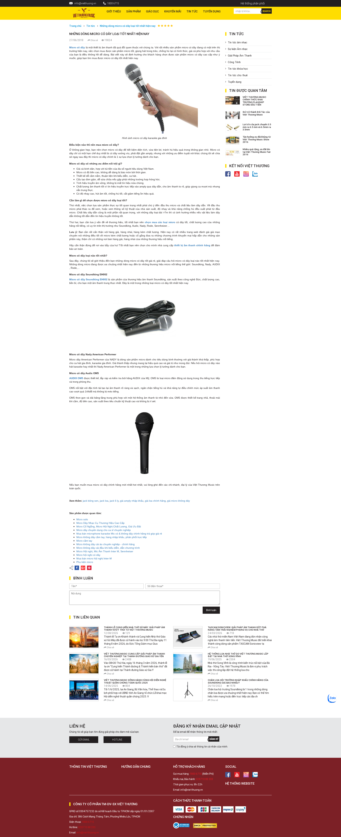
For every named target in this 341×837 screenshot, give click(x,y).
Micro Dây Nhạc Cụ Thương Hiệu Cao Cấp (100, 523)
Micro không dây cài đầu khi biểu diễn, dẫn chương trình (108, 547)
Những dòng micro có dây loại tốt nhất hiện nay (127, 26)
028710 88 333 (204, 779)
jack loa (104, 500)
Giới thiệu (114, 11)
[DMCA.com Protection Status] (207, 825)
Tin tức (192, 11)
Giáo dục (152, 11)
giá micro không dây (178, 500)
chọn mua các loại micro (160, 222)
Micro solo (82, 519)
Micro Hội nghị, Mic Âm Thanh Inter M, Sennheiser (104, 551)
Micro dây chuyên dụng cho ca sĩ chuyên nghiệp (103, 530)
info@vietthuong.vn (85, 3)
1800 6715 (113, 3)
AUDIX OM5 (76, 378)
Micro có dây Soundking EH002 (88, 279)
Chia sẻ (94, 40)
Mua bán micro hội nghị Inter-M (94, 558)
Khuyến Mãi (172, 11)
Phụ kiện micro (84, 562)
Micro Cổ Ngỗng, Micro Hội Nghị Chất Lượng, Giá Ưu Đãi (108, 526)
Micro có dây (77, 47)
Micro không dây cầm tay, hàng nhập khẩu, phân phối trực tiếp (111, 537)
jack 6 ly (114, 500)
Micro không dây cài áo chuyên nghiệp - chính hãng (105, 544)
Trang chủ (75, 26)
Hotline (117, 739)
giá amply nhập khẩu (132, 500)
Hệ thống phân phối (253, 3)
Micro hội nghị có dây (88, 555)
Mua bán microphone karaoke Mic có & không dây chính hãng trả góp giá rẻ (119, 533)
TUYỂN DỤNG (212, 11)
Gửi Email (84, 739)
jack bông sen (90, 500)
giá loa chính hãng (155, 500)
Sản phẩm (133, 11)
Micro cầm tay (84, 540)
